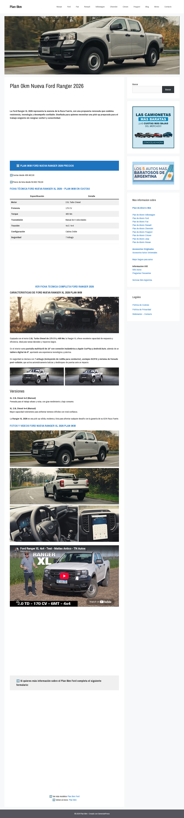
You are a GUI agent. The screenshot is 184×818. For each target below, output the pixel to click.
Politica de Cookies (140, 304)
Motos (156, 6)
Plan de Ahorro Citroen (141, 235)
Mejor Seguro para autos (142, 259)
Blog (147, 6)
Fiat (77, 6)
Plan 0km (16, 6)
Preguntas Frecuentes (141, 273)
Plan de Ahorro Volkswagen (143, 214)
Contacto (167, 6)
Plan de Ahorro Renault (142, 225)
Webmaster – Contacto (142, 314)
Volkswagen (100, 6)
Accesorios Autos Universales (144, 252)
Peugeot (137, 6)
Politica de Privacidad (141, 309)
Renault (87, 6)
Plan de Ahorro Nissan (141, 242)
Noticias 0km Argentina (142, 279)
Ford (69, 6)
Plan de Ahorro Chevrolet (142, 228)
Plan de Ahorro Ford (140, 218)
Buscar (135, 84)
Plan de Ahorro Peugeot (142, 231)
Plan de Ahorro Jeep (140, 238)
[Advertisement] (77, 100)
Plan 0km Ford (73, 796)
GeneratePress (104, 813)
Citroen (125, 6)
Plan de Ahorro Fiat (140, 221)
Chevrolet (113, 6)
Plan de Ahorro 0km (141, 207)
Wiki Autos (136, 269)
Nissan (59, 6)
